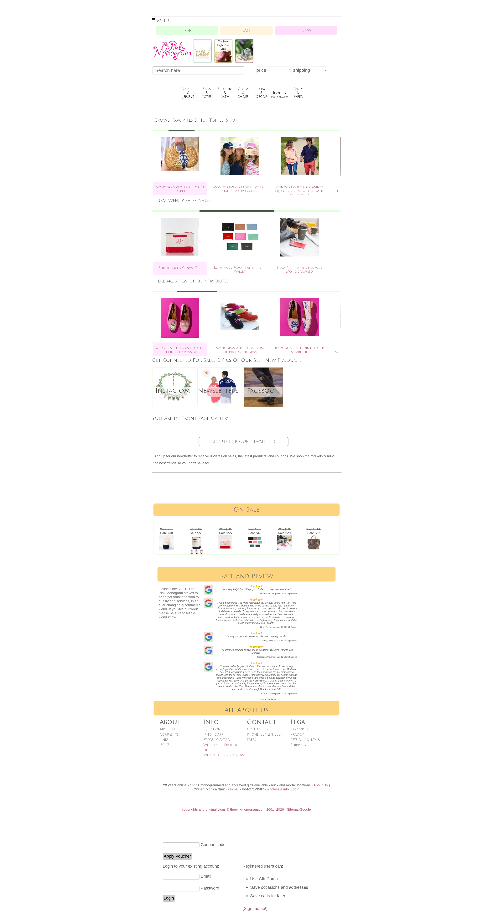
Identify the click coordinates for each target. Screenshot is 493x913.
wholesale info (278, 789)
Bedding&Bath (224, 93)
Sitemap (293, 809)
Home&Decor (261, 93)
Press (251, 740)
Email (206, 876)
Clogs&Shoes (243, 93)
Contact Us (257, 729)
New (306, 30)
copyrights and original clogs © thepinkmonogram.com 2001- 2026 (233, 809)
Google (305, 809)
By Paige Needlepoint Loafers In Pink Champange (180, 350)
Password (210, 888)
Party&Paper (298, 93)
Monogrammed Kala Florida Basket (180, 189)
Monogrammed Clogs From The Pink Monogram (240, 350)
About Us (168, 729)
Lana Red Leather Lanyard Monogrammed (299, 269)
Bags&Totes (206, 93)
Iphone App (213, 734)
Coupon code (213, 844)
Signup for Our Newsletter (243, 441)
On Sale (246, 509)
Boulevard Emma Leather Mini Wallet (239, 269)
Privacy (297, 734)
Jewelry (279, 94)
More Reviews (268, 699)
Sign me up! (255, 908)
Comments (169, 734)
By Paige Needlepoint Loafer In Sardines (299, 350)
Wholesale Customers (223, 755)
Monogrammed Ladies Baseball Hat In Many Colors (239, 189)
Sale (246, 30)
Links (164, 740)
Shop (231, 120)
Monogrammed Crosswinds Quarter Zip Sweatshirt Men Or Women (299, 191)
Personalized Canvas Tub (180, 268)
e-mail (234, 789)
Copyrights (300, 729)
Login (164, 743)
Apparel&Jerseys (188, 93)
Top (187, 30)
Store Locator (216, 740)
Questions (212, 729)
